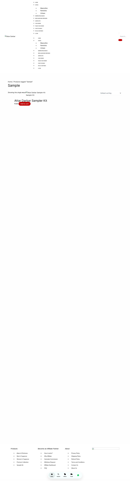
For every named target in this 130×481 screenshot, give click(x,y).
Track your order (39, 25)
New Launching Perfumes (41, 18)
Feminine (43, 11)
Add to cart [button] (24, 104)
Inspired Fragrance (40, 15)
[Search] (120, 40)
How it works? (38, 28)
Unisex (42, 13)
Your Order (38, 23)
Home (36, 2)
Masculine (43, 8)
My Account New (39, 30)
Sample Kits (37, 20)
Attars (36, 4)
